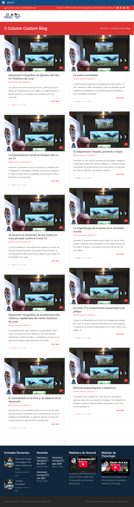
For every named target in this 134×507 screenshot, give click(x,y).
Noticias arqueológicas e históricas (94, 387)
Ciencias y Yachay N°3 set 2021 (43, 475)
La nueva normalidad (85, 75)
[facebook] (117, 8)
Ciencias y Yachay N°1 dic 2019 (43, 460)
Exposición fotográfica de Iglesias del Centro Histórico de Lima (23, 464)
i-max (112, 501)
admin (13, 105)
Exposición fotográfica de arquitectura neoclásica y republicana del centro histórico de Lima (34, 318)
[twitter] (121, 8)
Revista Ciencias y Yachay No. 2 (20, 242)
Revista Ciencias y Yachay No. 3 (20, 82)
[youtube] (124, 8)
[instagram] (127, 8)
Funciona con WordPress (95, 501)
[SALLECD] (10, 15)
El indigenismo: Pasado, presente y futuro (98, 151)
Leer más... (56, 101)
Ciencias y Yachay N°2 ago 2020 (58, 460)
